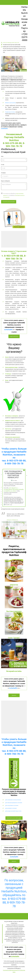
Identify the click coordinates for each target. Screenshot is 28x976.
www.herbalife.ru (18, 503)
